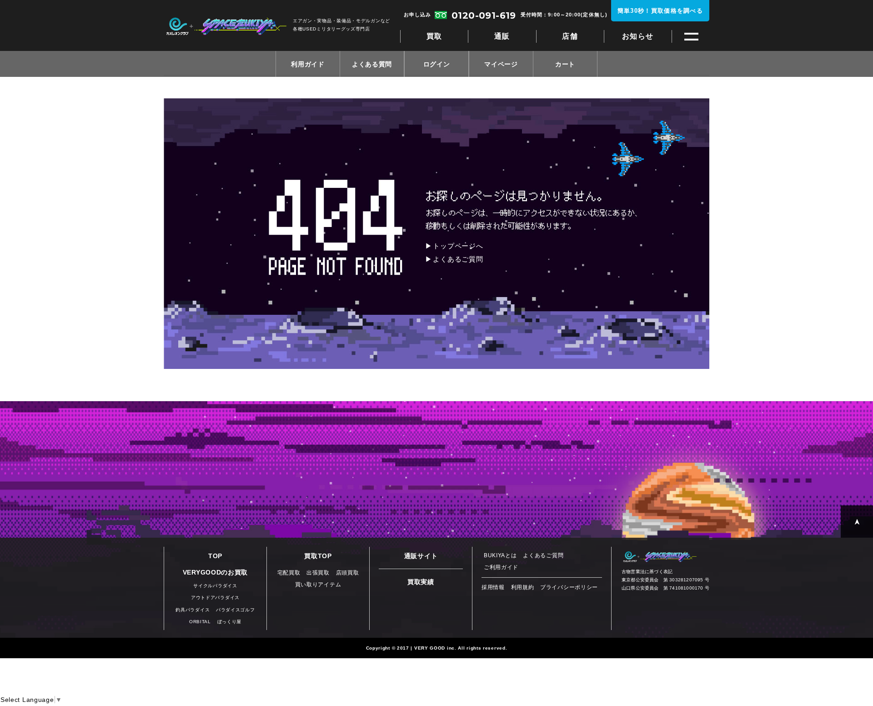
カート (565, 64)
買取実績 (420, 581)
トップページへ (458, 246)
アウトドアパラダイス (215, 597)
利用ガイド (308, 64)
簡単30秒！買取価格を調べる (660, 10)
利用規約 (522, 587)
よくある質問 (372, 64)
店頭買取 (347, 573)
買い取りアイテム (318, 584)
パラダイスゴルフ (235, 609)
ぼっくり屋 (229, 621)
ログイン (436, 64)
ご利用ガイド (501, 567)
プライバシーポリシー (569, 587)
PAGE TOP (857, 521)
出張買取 (318, 573)
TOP (215, 556)
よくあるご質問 (458, 259)
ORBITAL (200, 621)
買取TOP (318, 556)
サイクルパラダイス (215, 585)
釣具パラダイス (193, 609)
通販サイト (421, 556)
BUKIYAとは (500, 555)
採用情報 (493, 587)
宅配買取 (289, 573)
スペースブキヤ (226, 26)
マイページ (501, 64)
